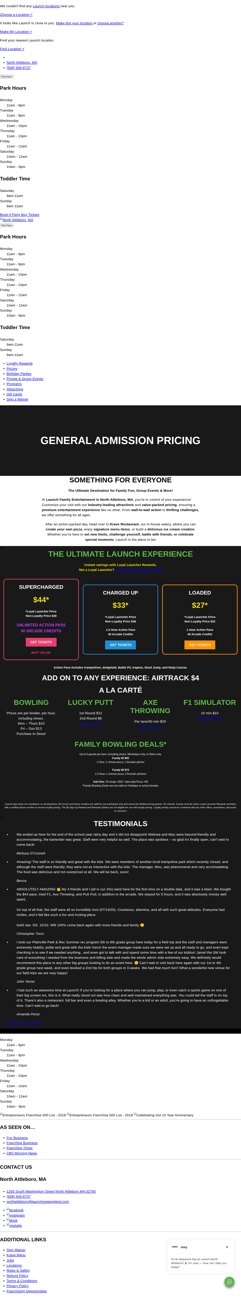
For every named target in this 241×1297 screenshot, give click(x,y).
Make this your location (74, 23)
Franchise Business (22, 1143)
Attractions (15, 389)
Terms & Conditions (22, 1281)
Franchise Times (20, 1148)
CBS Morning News (22, 1153)
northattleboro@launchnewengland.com (38, 1201)
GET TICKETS (90, 723)
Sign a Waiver (17, 399)
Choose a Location (15, 14)
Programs (14, 384)
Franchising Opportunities (27, 1291)
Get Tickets (41, 642)
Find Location (11, 49)
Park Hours (6, 76)
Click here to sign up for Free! (138, 570)
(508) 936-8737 (19, 68)
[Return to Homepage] (16, 220)
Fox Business (17, 1138)
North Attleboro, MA (22, 62)
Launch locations (46, 6)
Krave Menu (16, 1255)
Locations (14, 1265)
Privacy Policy (18, 1286)
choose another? (110, 23)
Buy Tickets (30, 214)
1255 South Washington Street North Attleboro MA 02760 (51, 1191)
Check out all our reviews (23, 1022)
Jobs (10, 1260)
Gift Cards (14, 394)
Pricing (12, 368)
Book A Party (10, 214)
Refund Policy (17, 1275)
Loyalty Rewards (20, 363)
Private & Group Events (25, 379)
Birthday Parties (19, 373)
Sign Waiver (16, 1250)
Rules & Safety (18, 1270)
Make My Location (15, 31)
